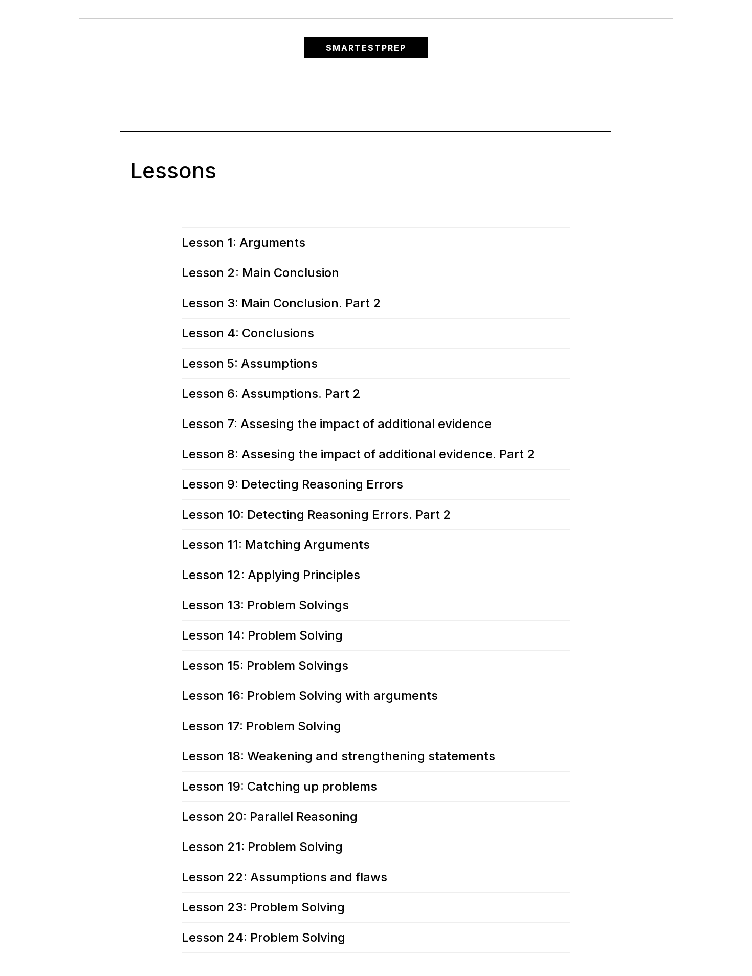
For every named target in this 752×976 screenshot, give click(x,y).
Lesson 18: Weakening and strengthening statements (338, 756)
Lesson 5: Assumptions (250, 363)
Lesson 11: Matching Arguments (276, 545)
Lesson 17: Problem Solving (261, 726)
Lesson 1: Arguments (243, 243)
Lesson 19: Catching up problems (279, 786)
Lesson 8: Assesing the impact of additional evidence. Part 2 (358, 454)
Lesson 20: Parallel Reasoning (270, 817)
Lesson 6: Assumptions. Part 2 (271, 394)
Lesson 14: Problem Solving (262, 635)
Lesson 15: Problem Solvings (265, 666)
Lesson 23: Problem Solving (263, 907)
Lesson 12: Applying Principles (271, 575)
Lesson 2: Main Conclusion (260, 273)
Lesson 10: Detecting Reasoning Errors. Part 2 (316, 514)
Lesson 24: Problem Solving (263, 937)
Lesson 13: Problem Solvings (265, 605)
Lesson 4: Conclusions (248, 333)
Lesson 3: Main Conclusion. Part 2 (281, 303)
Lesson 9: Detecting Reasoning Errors (292, 484)
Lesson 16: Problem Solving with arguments (310, 696)
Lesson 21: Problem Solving (262, 847)
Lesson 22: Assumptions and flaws (284, 877)
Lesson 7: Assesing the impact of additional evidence (337, 424)
